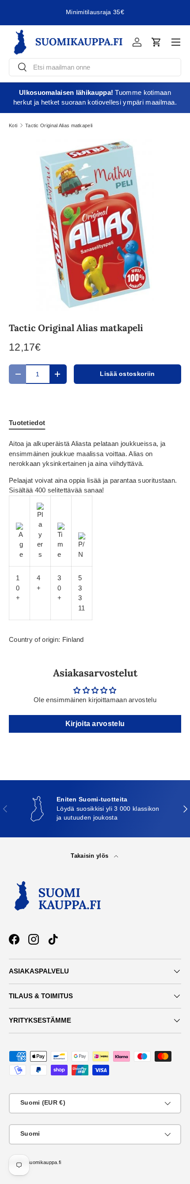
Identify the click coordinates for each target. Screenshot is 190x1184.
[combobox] (95, 67)
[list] (95, 225)
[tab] (27, 423)
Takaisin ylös (90, 855)
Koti (13, 125)
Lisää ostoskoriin (127, 374)
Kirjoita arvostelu (95, 723)
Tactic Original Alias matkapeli (58, 125)
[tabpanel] (95, 529)
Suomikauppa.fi (44, 1162)
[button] (156, 42)
